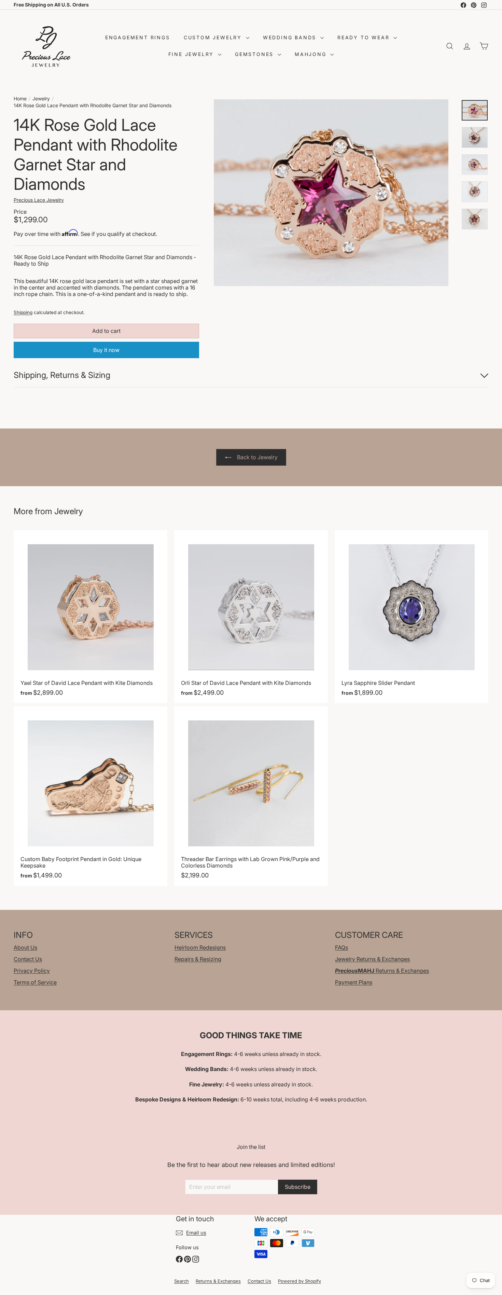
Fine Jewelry (192, 54)
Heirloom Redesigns (200, 947)
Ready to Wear (364, 37)
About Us (25, 947)
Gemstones (255, 54)
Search (181, 1281)
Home (20, 98)
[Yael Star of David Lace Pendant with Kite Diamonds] (90, 616)
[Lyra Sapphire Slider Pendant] (411, 616)
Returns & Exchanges (382, 970)
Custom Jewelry (214, 37)
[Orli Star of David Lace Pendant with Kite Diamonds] (251, 616)
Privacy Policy (32, 970)
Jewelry (41, 98)
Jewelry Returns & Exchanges (372, 959)
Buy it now (106, 350)
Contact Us (28, 959)
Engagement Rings (137, 37)
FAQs (341, 947)
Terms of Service (35, 982)
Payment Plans (353, 982)
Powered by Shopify (299, 1281)
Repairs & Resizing (198, 959)
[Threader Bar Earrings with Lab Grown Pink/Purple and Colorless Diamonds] (251, 796)
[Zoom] (331, 192)
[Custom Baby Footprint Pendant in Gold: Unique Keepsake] (90, 796)
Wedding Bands (291, 37)
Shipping (23, 312)
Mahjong (312, 54)
